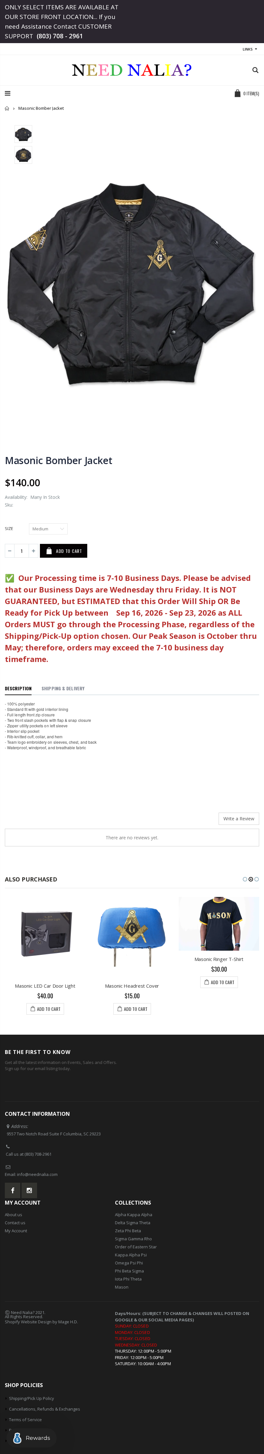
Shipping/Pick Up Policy (31, 1398)
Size (9, 528)
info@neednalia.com (37, 1174)
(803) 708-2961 (38, 1154)
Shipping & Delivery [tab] (63, 688)
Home (7, 108)
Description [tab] (18, 688)
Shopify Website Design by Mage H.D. (41, 1322)
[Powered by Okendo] (34, 821)
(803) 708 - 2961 (60, 36)
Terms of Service (25, 1419)
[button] (245, 879)
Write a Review (238, 819)
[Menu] (7, 93)
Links (248, 49)
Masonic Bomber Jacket (58, 460)
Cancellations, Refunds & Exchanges (44, 1409)
